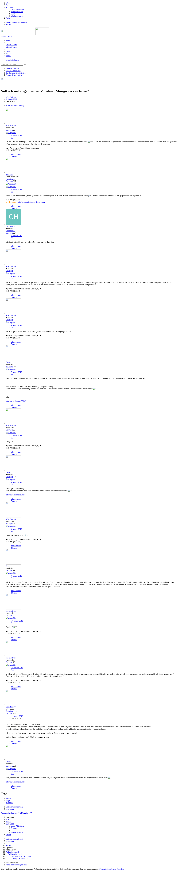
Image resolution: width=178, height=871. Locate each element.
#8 (12, 484)
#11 (12, 623)
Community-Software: (16, 813)
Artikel (8, 51)
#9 (12, 531)
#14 (12, 774)
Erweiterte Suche (12, 60)
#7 (12, 438)
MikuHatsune (11, 97)
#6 (12, 374)
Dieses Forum (11, 47)
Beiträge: (9, 130)
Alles (8, 40)
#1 (12, 138)
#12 (12, 670)
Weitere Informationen (107, 869)
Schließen (120, 869)
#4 (12, 278)
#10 (12, 578)
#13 (12, 720)
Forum (8, 53)
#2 (12, 192)
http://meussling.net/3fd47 (16, 401)
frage (8, 801)
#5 (12, 327)
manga (8, 798)
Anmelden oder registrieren (16, 22)
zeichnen (9, 803)
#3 (12, 238)
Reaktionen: (10, 179)
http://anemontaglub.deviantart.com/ (31, 202)
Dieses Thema (11, 45)
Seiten (8, 56)
